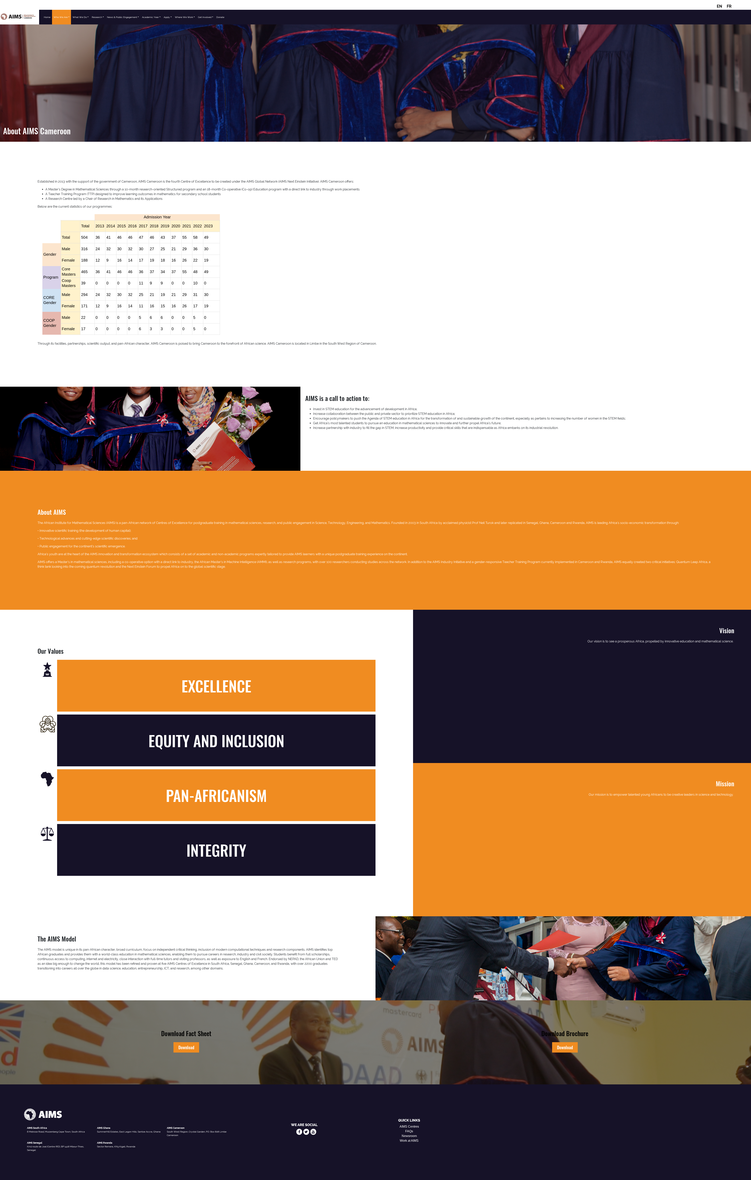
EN (719, 6)
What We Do (80, 17)
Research (97, 17)
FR (729, 6)
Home (47, 17)
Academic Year (150, 17)
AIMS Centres (409, 1126)
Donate (220, 17)
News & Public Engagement (122, 17)
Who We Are (61, 17)
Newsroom (409, 1136)
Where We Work (184, 17)
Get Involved (204, 17)
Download (186, 1047)
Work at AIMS (409, 1140)
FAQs (409, 1131)
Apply (167, 17)
